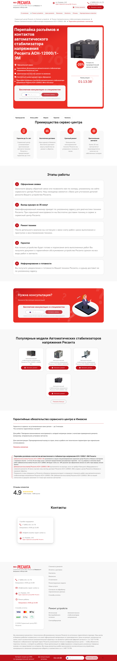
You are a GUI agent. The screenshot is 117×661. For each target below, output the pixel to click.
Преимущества (20, 118)
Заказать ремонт (32, 367)
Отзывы (75, 13)
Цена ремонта (49, 13)
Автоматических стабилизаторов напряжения (73, 615)
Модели (45, 118)
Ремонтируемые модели (57, 583)
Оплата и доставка (55, 570)
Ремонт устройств (37, 13)
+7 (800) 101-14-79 (97, 2)
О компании (24, 13)
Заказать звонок (96, 7)
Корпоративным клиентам (88, 13)
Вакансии (59, 13)
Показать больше (58, 401)
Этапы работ (34, 118)
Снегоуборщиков (55, 620)
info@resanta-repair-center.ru (28, 588)
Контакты (68, 13)
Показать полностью (20, 447)
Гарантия (56, 118)
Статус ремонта (80, 7)
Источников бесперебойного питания (54, 615)
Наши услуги (53, 586)
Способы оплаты (54, 595)
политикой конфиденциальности (53, 98)
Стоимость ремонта (55, 566)
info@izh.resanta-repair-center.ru (33, 533)
